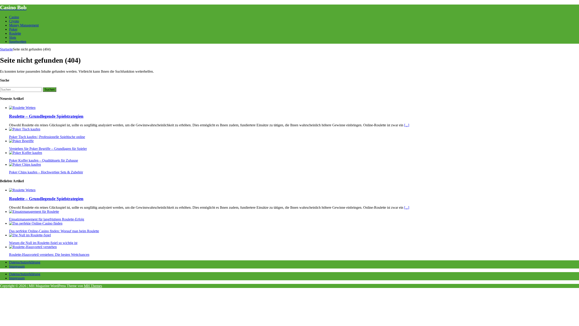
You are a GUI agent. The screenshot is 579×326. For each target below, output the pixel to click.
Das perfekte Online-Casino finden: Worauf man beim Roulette (54, 231)
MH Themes (93, 286)
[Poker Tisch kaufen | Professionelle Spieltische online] (24, 129)
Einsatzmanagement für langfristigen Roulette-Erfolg (46, 219)
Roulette (15, 33)
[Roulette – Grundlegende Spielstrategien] (22, 108)
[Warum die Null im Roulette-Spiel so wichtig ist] (30, 235)
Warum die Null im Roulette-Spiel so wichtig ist (43, 243)
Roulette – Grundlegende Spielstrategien (46, 116)
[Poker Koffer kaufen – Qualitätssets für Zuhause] (25, 153)
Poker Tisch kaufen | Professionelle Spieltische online (47, 137)
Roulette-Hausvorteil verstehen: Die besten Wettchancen (49, 254)
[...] (406, 125)
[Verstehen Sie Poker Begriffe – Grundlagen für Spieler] (21, 141)
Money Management (24, 25)
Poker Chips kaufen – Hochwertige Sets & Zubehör (46, 172)
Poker (13, 29)
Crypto (14, 21)
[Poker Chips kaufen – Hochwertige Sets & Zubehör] (25, 164)
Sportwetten (17, 41)
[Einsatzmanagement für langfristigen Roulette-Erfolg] (34, 211)
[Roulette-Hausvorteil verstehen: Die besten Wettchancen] (33, 247)
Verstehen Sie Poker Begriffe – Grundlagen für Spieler (48, 149)
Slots (12, 37)
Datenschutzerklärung (24, 262)
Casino (14, 17)
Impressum (17, 266)
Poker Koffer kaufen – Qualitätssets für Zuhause (43, 160)
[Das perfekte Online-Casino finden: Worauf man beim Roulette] (35, 223)
